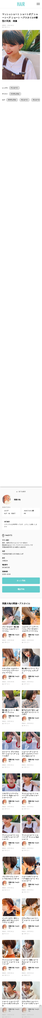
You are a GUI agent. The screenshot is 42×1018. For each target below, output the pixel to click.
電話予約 (21, 590)
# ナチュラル (15, 94)
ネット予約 (21, 581)
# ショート (14, 88)
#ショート (24, 100)
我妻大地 (17, 500)
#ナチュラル (12, 100)
